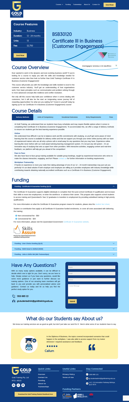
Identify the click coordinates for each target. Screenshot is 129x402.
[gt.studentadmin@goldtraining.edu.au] (87, 378)
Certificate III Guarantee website (76, 222)
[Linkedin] (23, 385)
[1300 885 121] (87, 374)
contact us (63, 158)
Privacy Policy (69, 374)
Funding (68, 4)
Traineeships (77, 4)
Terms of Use (68, 377)
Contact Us (96, 4)
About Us (87, 4)
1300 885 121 (23, 296)
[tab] (22, 117)
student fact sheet (102, 204)
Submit (72, 301)
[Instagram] (18, 385)
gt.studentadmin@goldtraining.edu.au (35, 301)
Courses (58, 4)
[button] (64, 186)
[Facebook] (13, 385)
